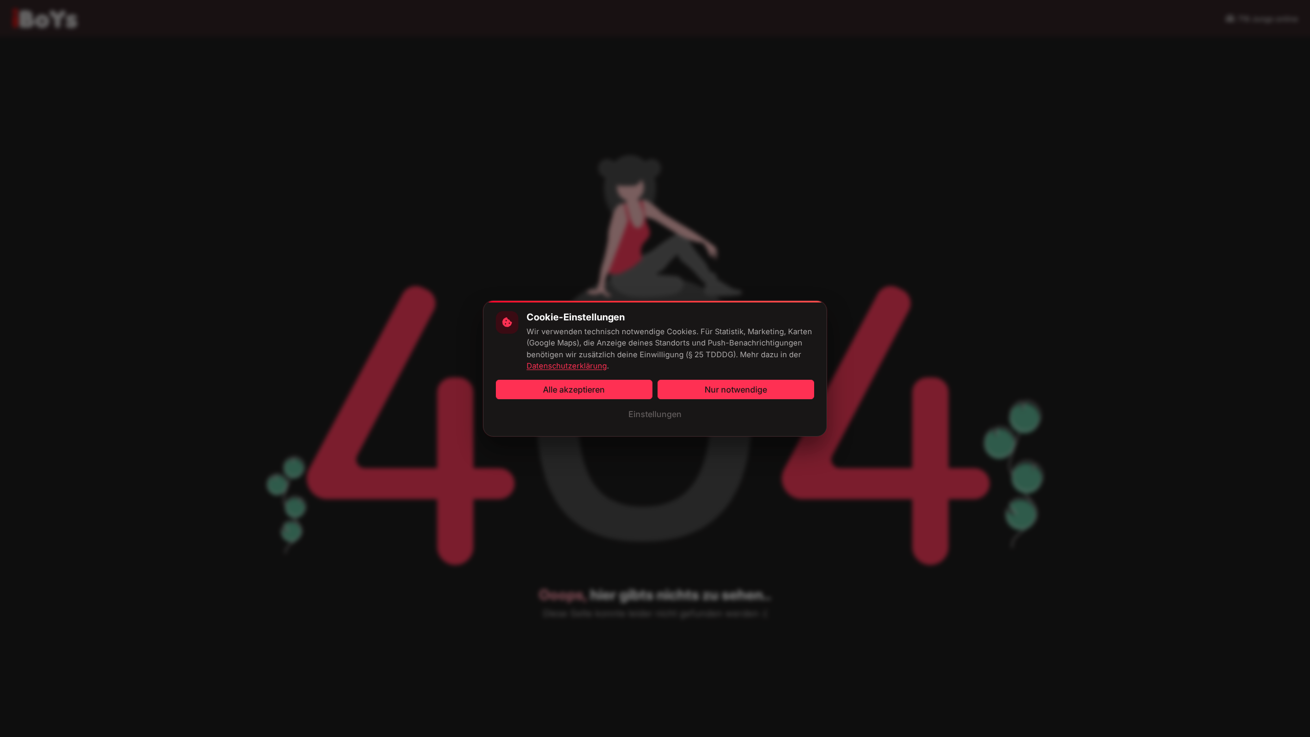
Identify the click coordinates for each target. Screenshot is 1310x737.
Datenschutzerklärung (567, 366)
